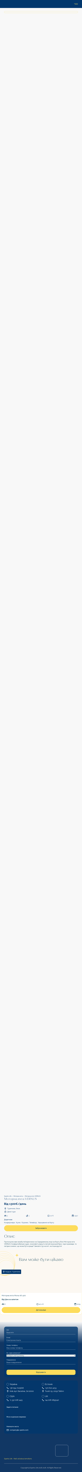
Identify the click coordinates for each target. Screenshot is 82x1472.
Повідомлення (11, 1360)
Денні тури (11, 1212)
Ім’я (8, 1330)
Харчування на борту (46, 1223)
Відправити (41, 1372)
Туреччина (11, 1208)
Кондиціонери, (9, 1223)
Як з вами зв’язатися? (13, 1353)
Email (8, 1337)
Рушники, (25, 1223)
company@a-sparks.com (19, 1430)
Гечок (18, 1208)
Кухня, (18, 1223)
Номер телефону (12, 1345)
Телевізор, (33, 1223)
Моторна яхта (18, 1196)
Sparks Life (7, 1196)
